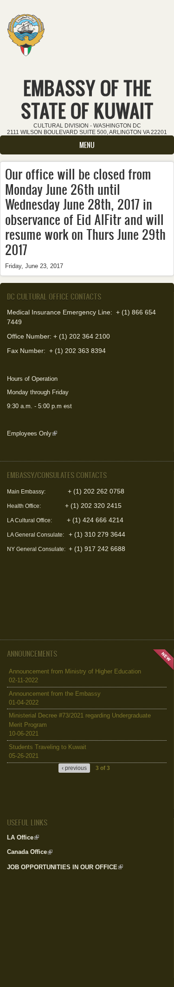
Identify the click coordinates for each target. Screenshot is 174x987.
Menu (87, 145)
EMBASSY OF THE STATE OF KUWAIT (87, 99)
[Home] (26, 32)
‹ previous (74, 768)
